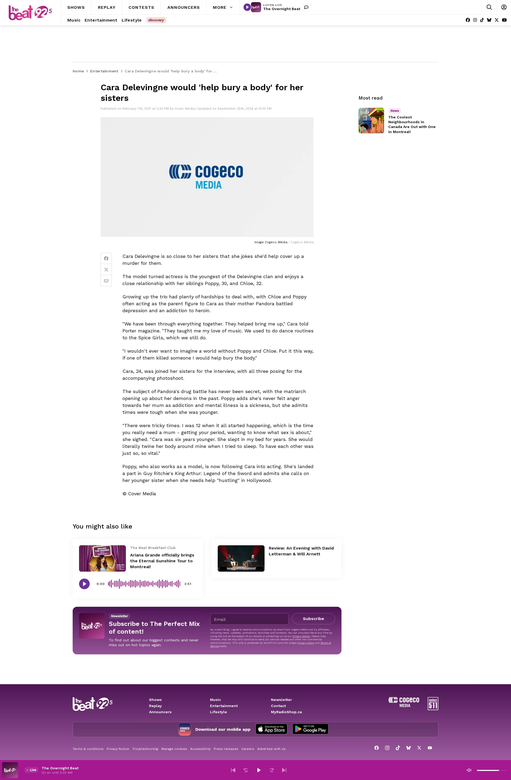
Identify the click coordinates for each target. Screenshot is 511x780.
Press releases (226, 749)
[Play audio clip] (84, 584)
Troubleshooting (145, 749)
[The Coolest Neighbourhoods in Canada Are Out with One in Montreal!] (371, 120)
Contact (278, 706)
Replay (155, 706)
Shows (155, 700)
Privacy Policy (306, 642)
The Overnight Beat (281, 9)
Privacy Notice (301, 636)
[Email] (106, 280)
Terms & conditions (88, 749)
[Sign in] (503, 7)
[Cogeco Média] (404, 705)
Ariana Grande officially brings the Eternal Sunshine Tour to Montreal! (162, 560)
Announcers (160, 712)
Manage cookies (174, 749)
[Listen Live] (247, 7)
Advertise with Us (271, 749)
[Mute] (469, 770)
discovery (156, 20)
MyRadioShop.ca (286, 712)
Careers (247, 749)
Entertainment (224, 706)
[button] (233, 770)
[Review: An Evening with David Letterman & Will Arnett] (241, 558)
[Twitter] (106, 269)
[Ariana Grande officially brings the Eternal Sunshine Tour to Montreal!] (102, 558)
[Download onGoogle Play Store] (310, 729)
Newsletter (281, 700)
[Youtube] (504, 20)
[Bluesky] (489, 20)
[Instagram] (475, 20)
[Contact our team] (306, 7)
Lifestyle (218, 712)
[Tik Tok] (482, 20)
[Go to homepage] (30, 12)
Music (215, 700)
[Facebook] (468, 20)
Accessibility (200, 749)
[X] (496, 20)
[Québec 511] (433, 708)
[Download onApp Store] (271, 729)
